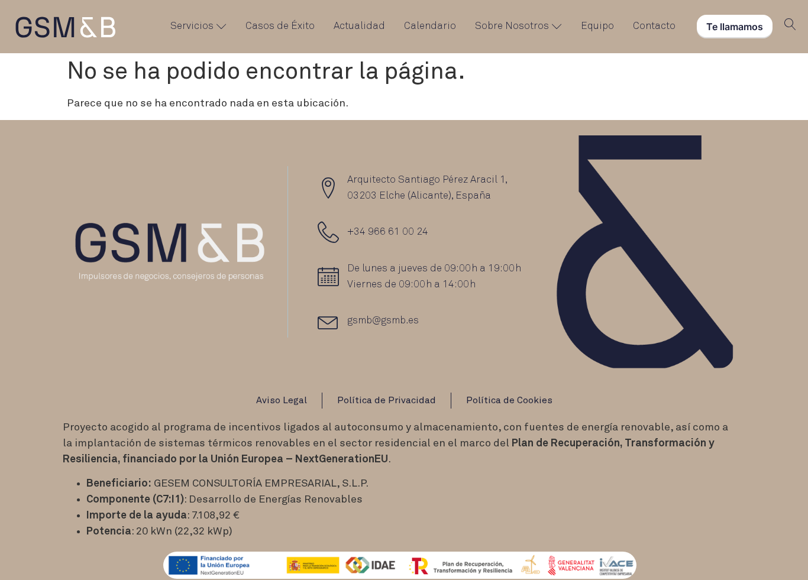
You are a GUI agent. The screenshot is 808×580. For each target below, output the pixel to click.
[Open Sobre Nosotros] (557, 26)
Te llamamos (734, 27)
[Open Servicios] (221, 26)
